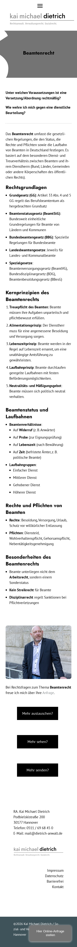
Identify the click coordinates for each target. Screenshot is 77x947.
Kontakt (58, 887)
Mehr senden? (38, 770)
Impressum (55, 870)
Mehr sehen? (37, 741)
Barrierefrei (55, 881)
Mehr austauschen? (37, 713)
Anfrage (48, 692)
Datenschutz (54, 876)
